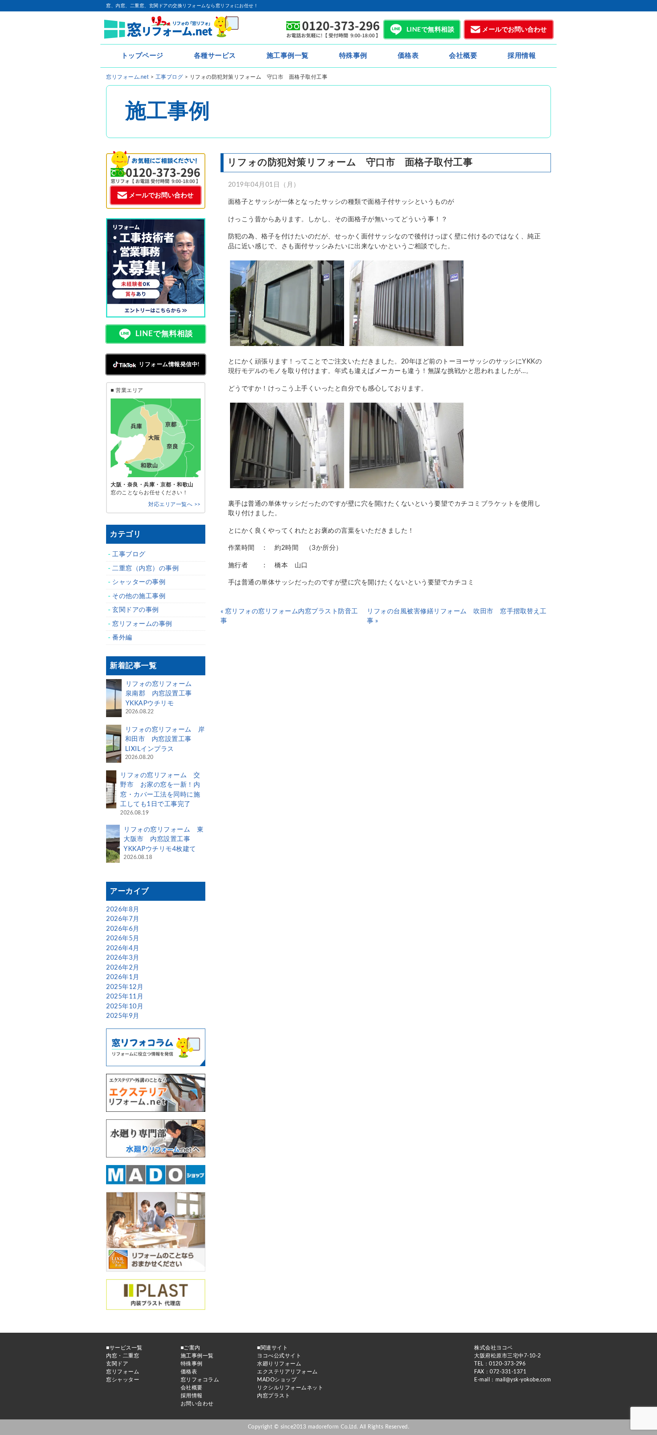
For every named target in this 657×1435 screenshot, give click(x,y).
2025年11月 (124, 996)
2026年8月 (123, 909)
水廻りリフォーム (279, 1364)
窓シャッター (122, 1380)
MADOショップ (277, 1380)
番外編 (122, 637)
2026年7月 (123, 919)
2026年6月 (123, 928)
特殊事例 (353, 55)
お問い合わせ (197, 1403)
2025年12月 (124, 987)
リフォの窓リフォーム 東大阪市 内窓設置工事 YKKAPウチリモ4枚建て (163, 839)
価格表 (408, 55)
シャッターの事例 (138, 582)
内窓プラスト (273, 1395)
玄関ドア (117, 1364)
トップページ (142, 55)
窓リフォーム (122, 1372)
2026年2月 (123, 967)
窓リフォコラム (200, 1380)
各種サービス (215, 55)
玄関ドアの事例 (135, 609)
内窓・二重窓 (122, 1356)
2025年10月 (124, 1006)
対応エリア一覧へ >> (174, 504)
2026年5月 (123, 938)
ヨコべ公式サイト (279, 1356)
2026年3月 (123, 957)
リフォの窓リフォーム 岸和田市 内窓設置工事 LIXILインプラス (165, 739)
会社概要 (463, 55)
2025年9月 (123, 1016)
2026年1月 (123, 977)
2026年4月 (123, 948)
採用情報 (522, 55)
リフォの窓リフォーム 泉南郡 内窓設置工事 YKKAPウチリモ (162, 693)
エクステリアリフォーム (287, 1372)
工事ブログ (129, 554)
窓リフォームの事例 (142, 624)
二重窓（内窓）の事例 (145, 568)
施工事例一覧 (288, 55)
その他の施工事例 (138, 596)
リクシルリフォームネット (290, 1388)
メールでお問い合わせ (514, 29)
